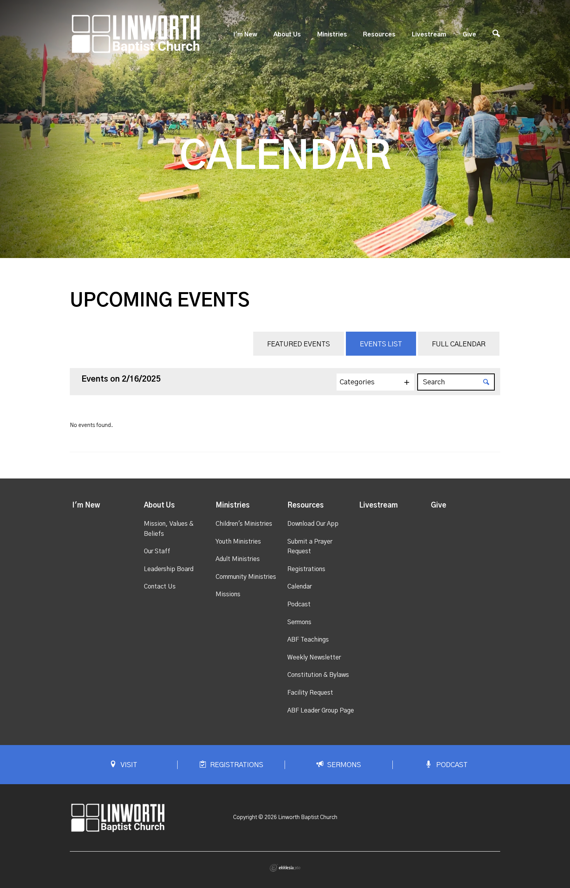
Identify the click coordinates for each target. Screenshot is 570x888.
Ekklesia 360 (285, 868)
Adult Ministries (238, 559)
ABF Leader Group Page (320, 710)
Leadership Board (168, 569)
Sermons (299, 622)
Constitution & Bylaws (318, 675)
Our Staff (157, 551)
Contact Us (160, 586)
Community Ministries (246, 577)
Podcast (299, 604)
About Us (287, 34)
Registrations (306, 569)
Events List (381, 344)
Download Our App (313, 524)
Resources (379, 34)
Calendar (299, 586)
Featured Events (298, 344)
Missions (228, 594)
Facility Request (310, 693)
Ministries (332, 34)
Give (469, 34)
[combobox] (375, 382)
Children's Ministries (244, 524)
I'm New (245, 34)
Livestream (429, 34)
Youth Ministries (238, 542)
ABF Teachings (308, 640)
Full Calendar (458, 344)
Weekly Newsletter (314, 657)
